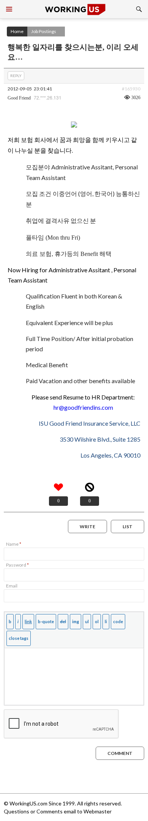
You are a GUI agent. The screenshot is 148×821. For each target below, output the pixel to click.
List (127, 526)
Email (11, 586)
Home (17, 31)
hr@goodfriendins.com (83, 407)
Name (13, 544)
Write (87, 526)
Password (17, 565)
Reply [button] (16, 75)
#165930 (131, 89)
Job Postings (43, 31)
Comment (119, 753)
